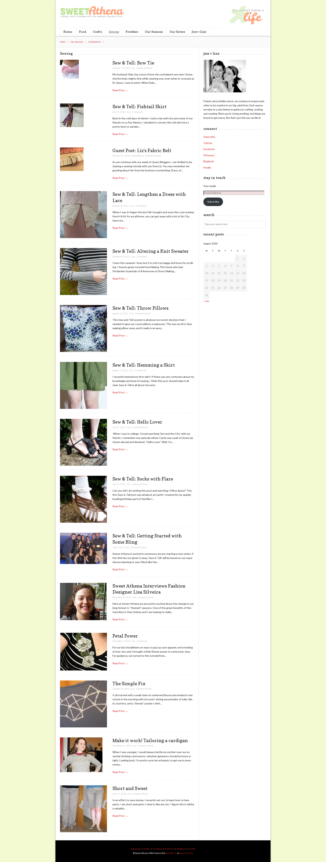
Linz (133, 68)
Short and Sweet (130, 788)
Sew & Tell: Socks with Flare (142, 479)
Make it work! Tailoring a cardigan (150, 740)
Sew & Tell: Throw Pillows (140, 308)
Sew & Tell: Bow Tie (133, 63)
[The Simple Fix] (83, 704)
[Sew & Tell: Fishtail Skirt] (72, 115)
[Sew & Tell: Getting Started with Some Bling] (83, 548)
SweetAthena (137, 155)
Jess (129, 111)
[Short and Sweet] (83, 808)
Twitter (207, 143)
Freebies (132, 32)
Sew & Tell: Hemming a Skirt (143, 365)
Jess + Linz (199, 32)
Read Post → (120, 90)
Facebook (209, 149)
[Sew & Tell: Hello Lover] (83, 442)
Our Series (177, 32)
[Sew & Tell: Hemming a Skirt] (83, 385)
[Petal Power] (83, 652)
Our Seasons (154, 32)
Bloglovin (208, 161)
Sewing (114, 32)
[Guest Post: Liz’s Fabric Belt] (72, 159)
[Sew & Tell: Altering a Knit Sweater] (83, 271)
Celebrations (94, 42)
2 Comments (140, 370)
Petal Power (125, 636)
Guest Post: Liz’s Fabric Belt (141, 150)
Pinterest (209, 155)
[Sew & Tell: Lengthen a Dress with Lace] (83, 214)
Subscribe (209, 136)
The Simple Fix (128, 683)
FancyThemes (186, 853)
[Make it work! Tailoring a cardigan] (81, 754)
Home (67, 32)
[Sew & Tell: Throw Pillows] (83, 328)
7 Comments (141, 205)
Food (82, 32)
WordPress (171, 853)
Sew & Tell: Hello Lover (137, 422)
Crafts (97, 32)
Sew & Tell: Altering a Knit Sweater (150, 251)
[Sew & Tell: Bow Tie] (69, 69)
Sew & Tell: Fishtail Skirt (139, 106)
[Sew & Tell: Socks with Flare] (83, 499)
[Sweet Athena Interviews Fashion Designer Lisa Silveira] (83, 601)
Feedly (207, 167)
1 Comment (137, 111)
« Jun (206, 301)
